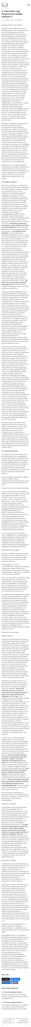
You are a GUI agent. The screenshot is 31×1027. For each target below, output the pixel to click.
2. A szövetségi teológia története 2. (12, 1002)
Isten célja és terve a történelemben (13, 20)
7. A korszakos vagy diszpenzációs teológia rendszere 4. (8, 1021)
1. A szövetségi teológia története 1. (12, 992)
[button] (28, 5)
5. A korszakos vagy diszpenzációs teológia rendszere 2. (22, 1021)
